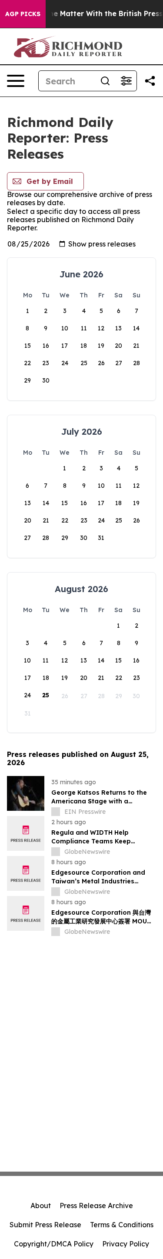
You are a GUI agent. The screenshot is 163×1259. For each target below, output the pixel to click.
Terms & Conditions (121, 1224)
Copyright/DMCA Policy (53, 1243)
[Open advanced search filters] (126, 81)
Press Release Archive (96, 1205)
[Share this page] (150, 81)
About (40, 1205)
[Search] (105, 81)
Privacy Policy (125, 1243)
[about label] (55, 811)
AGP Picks (22, 14)
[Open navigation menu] (15, 81)
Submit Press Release (45, 1224)
